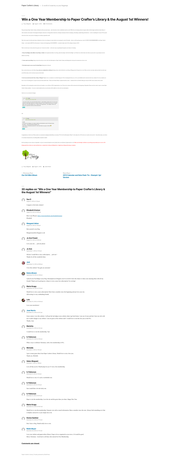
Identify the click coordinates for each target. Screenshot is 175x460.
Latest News (48, 166)
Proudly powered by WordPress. (42, 454)
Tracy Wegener (27, 23)
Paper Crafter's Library (30, 5)
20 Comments (48, 23)
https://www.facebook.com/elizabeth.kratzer (50, 216)
